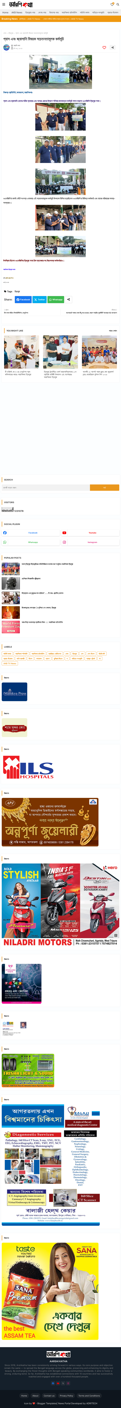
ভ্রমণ (48, 658)
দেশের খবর (42, 12)
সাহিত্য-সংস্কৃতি (98, 12)
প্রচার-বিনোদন (112, 12)
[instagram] (68, 1383)
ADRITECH (91, 1403)
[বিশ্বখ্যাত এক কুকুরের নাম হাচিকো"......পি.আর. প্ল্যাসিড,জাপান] (11, 598)
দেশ (82, 653)
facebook (33, 533)
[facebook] (53, 1383)
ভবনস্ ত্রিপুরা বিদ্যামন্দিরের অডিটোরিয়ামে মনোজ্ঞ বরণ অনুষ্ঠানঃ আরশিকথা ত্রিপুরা (47, 564)
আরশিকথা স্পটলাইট (21, 653)
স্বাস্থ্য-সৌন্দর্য (90, 658)
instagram (92, 542)
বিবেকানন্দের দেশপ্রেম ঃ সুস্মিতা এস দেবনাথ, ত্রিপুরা (39, 607)
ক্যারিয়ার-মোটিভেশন (55, 653)
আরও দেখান (113, 330)
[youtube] (58, 1383)
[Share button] (68, 299)
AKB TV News (9, 663)
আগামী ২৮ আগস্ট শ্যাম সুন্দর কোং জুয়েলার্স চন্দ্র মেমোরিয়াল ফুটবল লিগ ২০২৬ (98, 373)
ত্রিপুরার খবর (30, 12)
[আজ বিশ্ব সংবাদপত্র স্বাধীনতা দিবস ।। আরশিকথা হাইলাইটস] (11, 627)
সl (100, 658)
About (35, 1395)
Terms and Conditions (89, 1395)
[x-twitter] (63, 1383)
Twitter (41, 299)
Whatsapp (57, 299)
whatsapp (33, 542)
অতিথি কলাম (84, 12)
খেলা (66, 653)
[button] (118, 4)
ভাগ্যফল (39, 658)
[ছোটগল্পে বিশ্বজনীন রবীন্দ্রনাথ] (11, 583)
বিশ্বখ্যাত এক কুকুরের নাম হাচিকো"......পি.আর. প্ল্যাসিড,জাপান (42, 593)
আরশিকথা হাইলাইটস (69, 12)
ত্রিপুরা (11, 33)
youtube (92, 533)
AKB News (17, 12)
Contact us (49, 1395)
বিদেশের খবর (54, 12)
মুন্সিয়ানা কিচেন (58, 658)
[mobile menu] (4, 4)
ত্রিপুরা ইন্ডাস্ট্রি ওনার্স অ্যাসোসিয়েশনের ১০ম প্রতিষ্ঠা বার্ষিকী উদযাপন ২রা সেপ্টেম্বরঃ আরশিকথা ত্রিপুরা (60, 374)
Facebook (25, 299)
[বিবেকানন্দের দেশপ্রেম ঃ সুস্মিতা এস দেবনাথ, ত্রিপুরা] (11, 612)
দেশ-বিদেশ (91, 653)
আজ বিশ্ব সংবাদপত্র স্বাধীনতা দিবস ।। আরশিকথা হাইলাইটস (42, 622)
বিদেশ (30, 658)
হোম (4, 33)
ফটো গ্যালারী (20, 658)
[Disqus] (60, 426)
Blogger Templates (47, 1403)
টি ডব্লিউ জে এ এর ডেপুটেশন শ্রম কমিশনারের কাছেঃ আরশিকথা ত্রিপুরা (18, 373)
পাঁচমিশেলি (102, 653)
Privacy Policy (66, 1395)
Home (5, 12)
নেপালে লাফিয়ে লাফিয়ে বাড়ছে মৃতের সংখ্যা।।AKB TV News (34, 19)
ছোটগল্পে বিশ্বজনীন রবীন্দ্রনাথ (31, 578)
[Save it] (104, 47)
